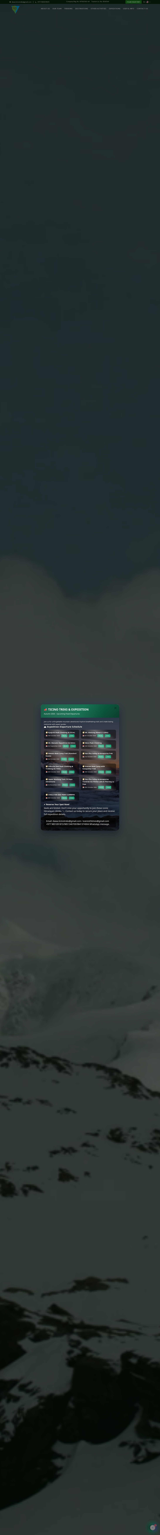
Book (64, 736)
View (71, 736)
